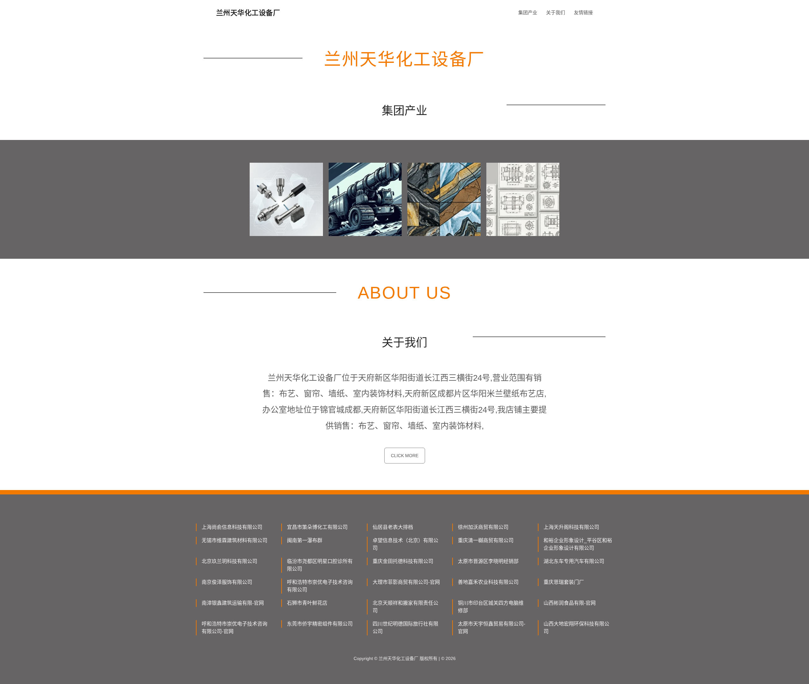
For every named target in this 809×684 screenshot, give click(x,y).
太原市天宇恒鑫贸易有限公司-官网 (491, 627)
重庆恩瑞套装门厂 (564, 582)
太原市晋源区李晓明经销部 (488, 561)
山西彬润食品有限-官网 (570, 603)
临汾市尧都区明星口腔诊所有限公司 (320, 565)
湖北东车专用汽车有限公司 (574, 561)
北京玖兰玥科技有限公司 (229, 561)
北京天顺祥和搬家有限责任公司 (405, 606)
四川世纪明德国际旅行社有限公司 (405, 627)
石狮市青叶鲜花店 (307, 603)
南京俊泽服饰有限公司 (227, 582)
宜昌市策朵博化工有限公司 (317, 527)
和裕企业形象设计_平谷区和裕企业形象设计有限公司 (578, 544)
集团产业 (527, 12)
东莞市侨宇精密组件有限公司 (320, 623)
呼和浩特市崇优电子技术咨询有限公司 (320, 585)
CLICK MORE (404, 455)
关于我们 (555, 12)
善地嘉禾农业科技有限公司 (488, 582)
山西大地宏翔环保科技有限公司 (576, 627)
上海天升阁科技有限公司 (571, 527)
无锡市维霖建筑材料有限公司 (234, 540)
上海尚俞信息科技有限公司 (232, 527)
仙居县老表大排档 (393, 527)
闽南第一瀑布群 (304, 540)
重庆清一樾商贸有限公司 (486, 540)
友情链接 (583, 12)
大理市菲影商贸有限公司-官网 (406, 582)
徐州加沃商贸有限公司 (483, 527)
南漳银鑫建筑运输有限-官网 (233, 603)
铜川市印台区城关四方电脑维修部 (491, 606)
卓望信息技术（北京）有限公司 (405, 544)
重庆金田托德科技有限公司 (403, 561)
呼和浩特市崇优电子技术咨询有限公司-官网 (234, 627)
